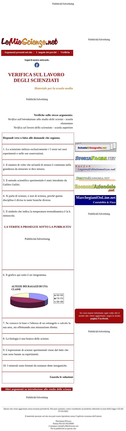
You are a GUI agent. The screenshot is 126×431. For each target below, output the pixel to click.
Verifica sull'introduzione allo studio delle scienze (35, 119)
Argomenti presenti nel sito (18, 52)
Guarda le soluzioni (61, 376)
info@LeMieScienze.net (68, 426)
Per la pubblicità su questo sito (63, 428)
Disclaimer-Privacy (63, 421)
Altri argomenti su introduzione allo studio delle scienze (38, 389)
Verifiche (65, 52)
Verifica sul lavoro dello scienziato (33, 127)
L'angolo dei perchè (46, 52)
